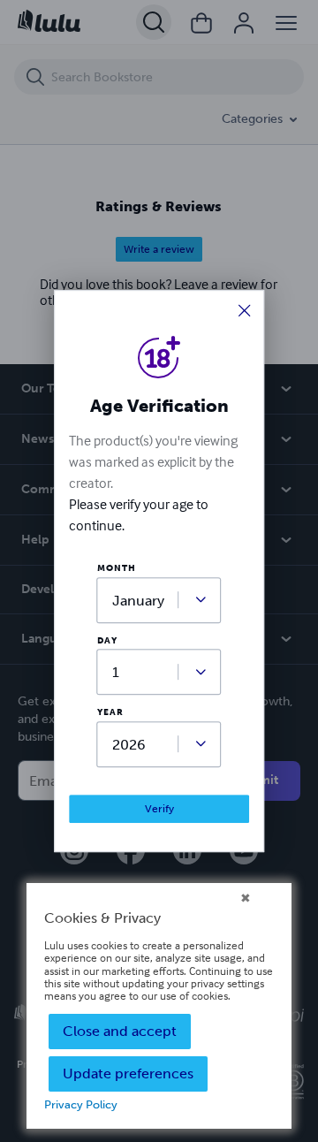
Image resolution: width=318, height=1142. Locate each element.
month (116, 569)
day (107, 641)
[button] (245, 311)
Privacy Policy (80, 1104)
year (110, 713)
